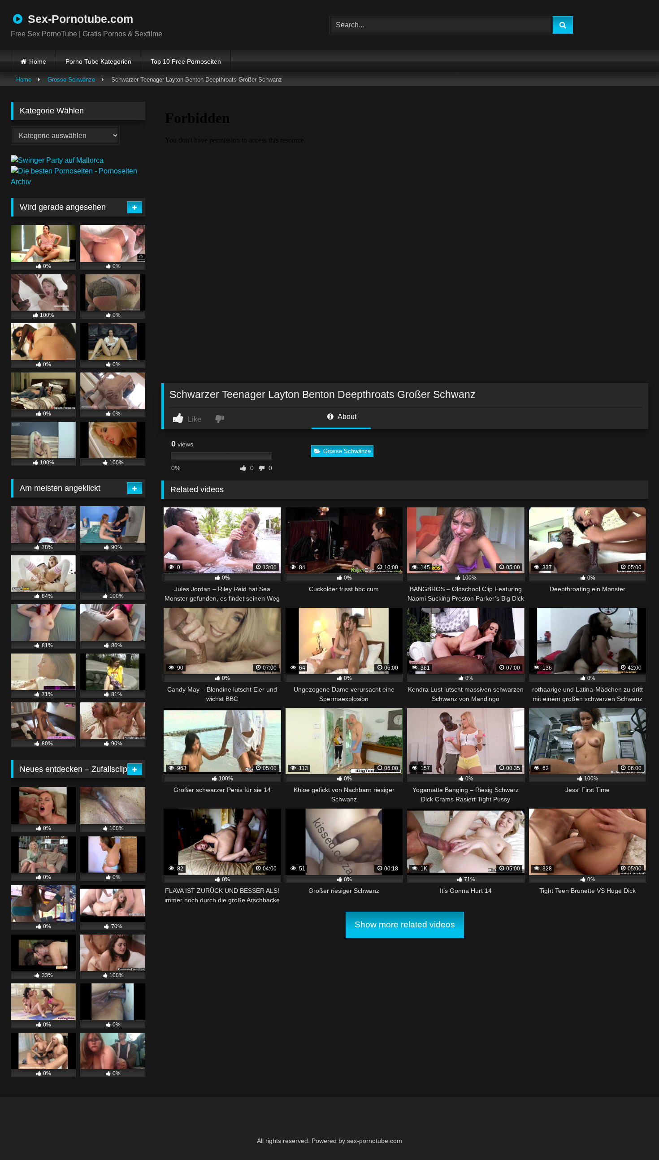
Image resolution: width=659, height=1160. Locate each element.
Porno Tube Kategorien (98, 61)
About (346, 416)
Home (37, 61)
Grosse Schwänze (71, 79)
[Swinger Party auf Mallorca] (57, 160)
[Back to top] (630, 1133)
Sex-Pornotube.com (79, 19)
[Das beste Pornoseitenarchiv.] (78, 182)
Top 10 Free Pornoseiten (186, 61)
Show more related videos (405, 924)
